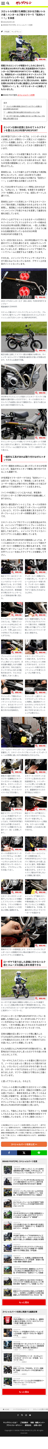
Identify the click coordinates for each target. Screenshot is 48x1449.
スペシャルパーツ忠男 (26, 95)
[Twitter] (24, 1152)
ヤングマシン (16, 31)
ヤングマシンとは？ (10, 1422)
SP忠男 (6, 31)
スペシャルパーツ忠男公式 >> (24, 1144)
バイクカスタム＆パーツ (21, 1409)
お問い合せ (38, 1425)
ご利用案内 (24, 1422)
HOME (7, 1409)
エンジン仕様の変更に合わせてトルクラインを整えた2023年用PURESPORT (22, 107)
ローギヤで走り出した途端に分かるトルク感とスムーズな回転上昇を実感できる (24, 117)
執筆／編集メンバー (38, 1422)
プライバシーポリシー (14, 1425)
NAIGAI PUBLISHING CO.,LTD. (26, 1430)
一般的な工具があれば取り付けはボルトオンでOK (22, 112)
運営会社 (28, 1425)
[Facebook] (9, 1152)
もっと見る (24, 1302)
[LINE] (39, 1152)
